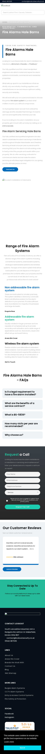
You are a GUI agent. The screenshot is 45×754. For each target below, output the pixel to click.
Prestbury (33, 64)
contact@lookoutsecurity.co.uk (32, 1)
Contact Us (10, 169)
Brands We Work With (14, 662)
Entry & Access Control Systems (19, 695)
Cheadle (23, 64)
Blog (7, 669)
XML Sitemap (10, 673)
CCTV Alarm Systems (14, 691)
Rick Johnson (18, 557)
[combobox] (22, 492)
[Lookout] (13, 6)
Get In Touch (10, 362)
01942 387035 (7, 1)
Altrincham (15, 64)
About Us (9, 655)
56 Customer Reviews (26, 729)
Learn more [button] (9, 742)
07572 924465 (7, 126)
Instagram (9, 717)
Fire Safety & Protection (15, 699)
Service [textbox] (10, 492)
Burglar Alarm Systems (15, 688)
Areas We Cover (11, 338)
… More (31, 549)
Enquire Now (10, 311)
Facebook (9, 713)
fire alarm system (17, 101)
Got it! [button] (22, 748)
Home (4, 22)
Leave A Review (12, 569)
